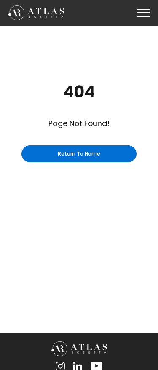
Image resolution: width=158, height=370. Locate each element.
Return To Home (79, 153)
